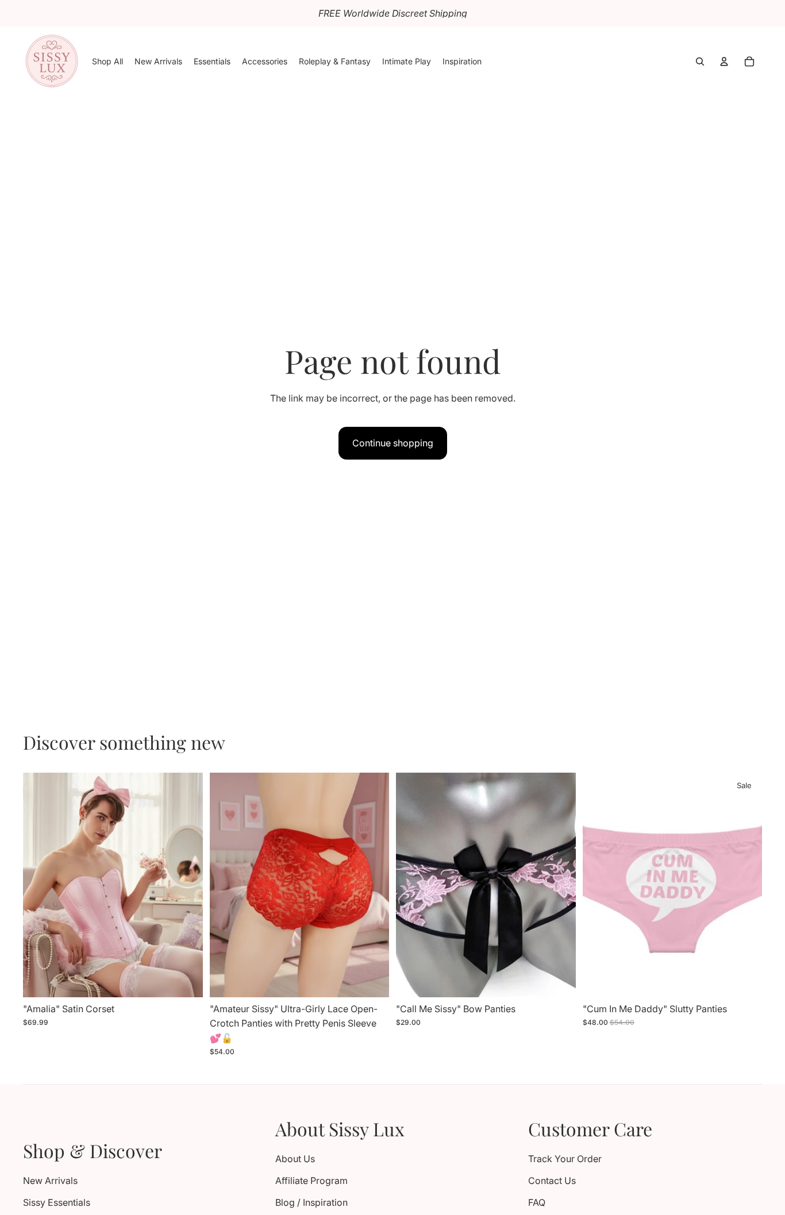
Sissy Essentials (56, 1202)
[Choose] (185, 979)
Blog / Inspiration (311, 1202)
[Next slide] (185, 884)
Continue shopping (392, 443)
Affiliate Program (311, 1180)
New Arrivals (50, 1180)
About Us (295, 1158)
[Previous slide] (40, 884)
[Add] (558, 979)
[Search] (700, 61)
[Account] (724, 61)
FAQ (536, 1202)
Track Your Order (565, 1158)
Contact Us (552, 1180)
